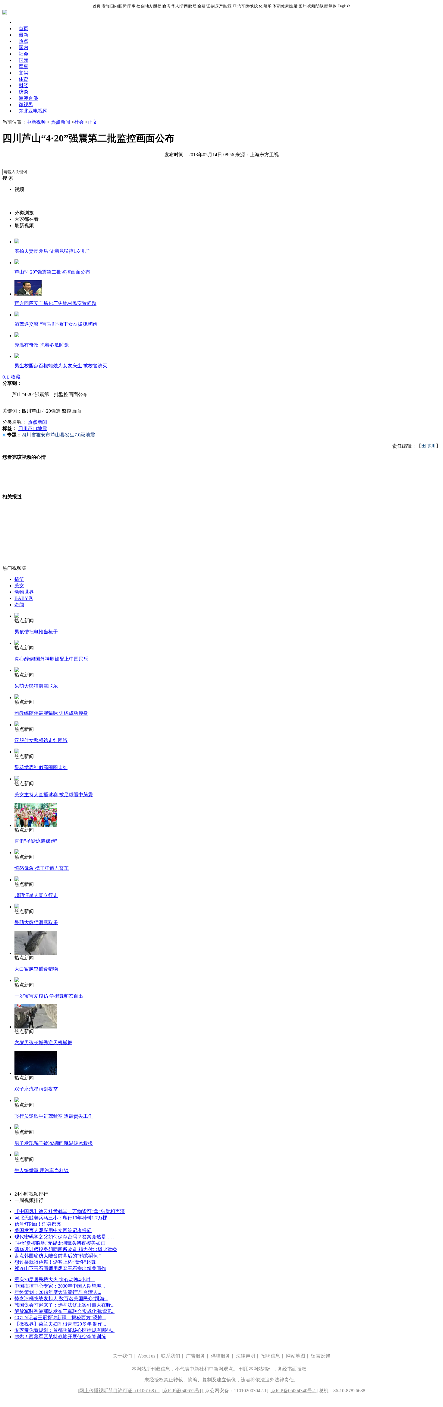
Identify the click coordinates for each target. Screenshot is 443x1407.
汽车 (241, 6)
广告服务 (195, 1355)
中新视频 (36, 122)
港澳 (158, 6)
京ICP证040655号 (181, 1390)
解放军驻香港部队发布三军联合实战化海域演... (64, 1311)
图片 (302, 6)
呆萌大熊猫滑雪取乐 (36, 686)
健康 (285, 6)
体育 (276, 6)
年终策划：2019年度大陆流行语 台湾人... (57, 1292)
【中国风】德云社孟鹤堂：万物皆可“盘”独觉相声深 (69, 1211)
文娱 (23, 72)
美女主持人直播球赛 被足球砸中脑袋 (53, 794)
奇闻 (19, 604)
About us (146, 1355)
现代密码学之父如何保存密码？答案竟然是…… (65, 1236)
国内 (114, 6)
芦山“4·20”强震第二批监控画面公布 (52, 271)
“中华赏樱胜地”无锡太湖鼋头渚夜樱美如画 (59, 1243)
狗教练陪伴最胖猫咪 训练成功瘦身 (51, 713)
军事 (132, 6)
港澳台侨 (28, 98)
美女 (19, 585)
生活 (294, 6)
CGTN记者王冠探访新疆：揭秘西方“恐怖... (60, 1317)
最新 (23, 34)
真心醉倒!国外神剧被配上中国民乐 (51, 658)
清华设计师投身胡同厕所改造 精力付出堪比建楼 (65, 1249)
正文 (92, 122)
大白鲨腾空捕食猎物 (36, 968)
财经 (193, 6)
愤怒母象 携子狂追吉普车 (41, 868)
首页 (97, 6)
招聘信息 (270, 1355)
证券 (210, 6)
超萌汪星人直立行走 (36, 895)
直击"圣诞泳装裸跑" (35, 841)
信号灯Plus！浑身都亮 (37, 1224)
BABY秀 (23, 598)
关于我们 (122, 1355)
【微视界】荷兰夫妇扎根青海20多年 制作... (60, 1323)
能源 (228, 6)
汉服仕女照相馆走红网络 (41, 740)
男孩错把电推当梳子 (36, 631)
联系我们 (170, 1355)
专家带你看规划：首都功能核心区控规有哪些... (64, 1330)
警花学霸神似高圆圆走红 (41, 767)
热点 (23, 41)
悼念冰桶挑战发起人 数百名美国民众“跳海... (61, 1298)
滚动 (105, 6)
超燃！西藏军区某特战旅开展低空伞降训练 (60, 1336)
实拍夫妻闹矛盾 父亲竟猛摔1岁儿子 (52, 251)
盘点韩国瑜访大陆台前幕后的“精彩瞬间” (57, 1255)
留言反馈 (320, 1355)
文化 (259, 6)
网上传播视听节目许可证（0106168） (119, 1390)
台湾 (167, 6)
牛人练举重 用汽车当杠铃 (41, 1170)
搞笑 (19, 579)
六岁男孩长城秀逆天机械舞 (43, 1042)
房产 (219, 6)
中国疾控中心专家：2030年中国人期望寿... (59, 1285)
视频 (311, 6)
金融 (202, 6)
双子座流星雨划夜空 (36, 1089)
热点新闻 (60, 122)
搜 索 (7, 178)
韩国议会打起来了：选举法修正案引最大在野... (64, 1304)
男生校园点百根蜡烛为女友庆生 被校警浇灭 (60, 365)
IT (235, 6)
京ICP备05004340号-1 (293, 1390)
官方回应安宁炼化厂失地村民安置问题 (55, 303)
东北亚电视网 (33, 110)
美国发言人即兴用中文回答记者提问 (53, 1230)
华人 (175, 6)
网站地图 (295, 1355)
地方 (149, 6)
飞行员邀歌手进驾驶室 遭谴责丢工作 (53, 1116)
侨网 (184, 6)
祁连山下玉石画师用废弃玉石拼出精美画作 (60, 1268)
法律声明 (245, 1355)
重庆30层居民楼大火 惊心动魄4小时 (54, 1279)
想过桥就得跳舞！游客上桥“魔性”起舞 (55, 1262)
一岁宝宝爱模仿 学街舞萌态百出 (48, 996)
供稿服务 (220, 1355)
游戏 (250, 6)
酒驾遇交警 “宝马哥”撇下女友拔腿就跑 (55, 324)
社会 (140, 6)
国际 (123, 6)
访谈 (320, 6)
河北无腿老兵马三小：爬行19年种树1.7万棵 (60, 1217)
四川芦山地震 (32, 428)
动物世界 (24, 591)
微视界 (26, 104)
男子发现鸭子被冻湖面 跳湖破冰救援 (53, 1143)
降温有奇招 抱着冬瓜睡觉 (41, 344)
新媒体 (331, 6)
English (344, 6)
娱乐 (268, 6)
